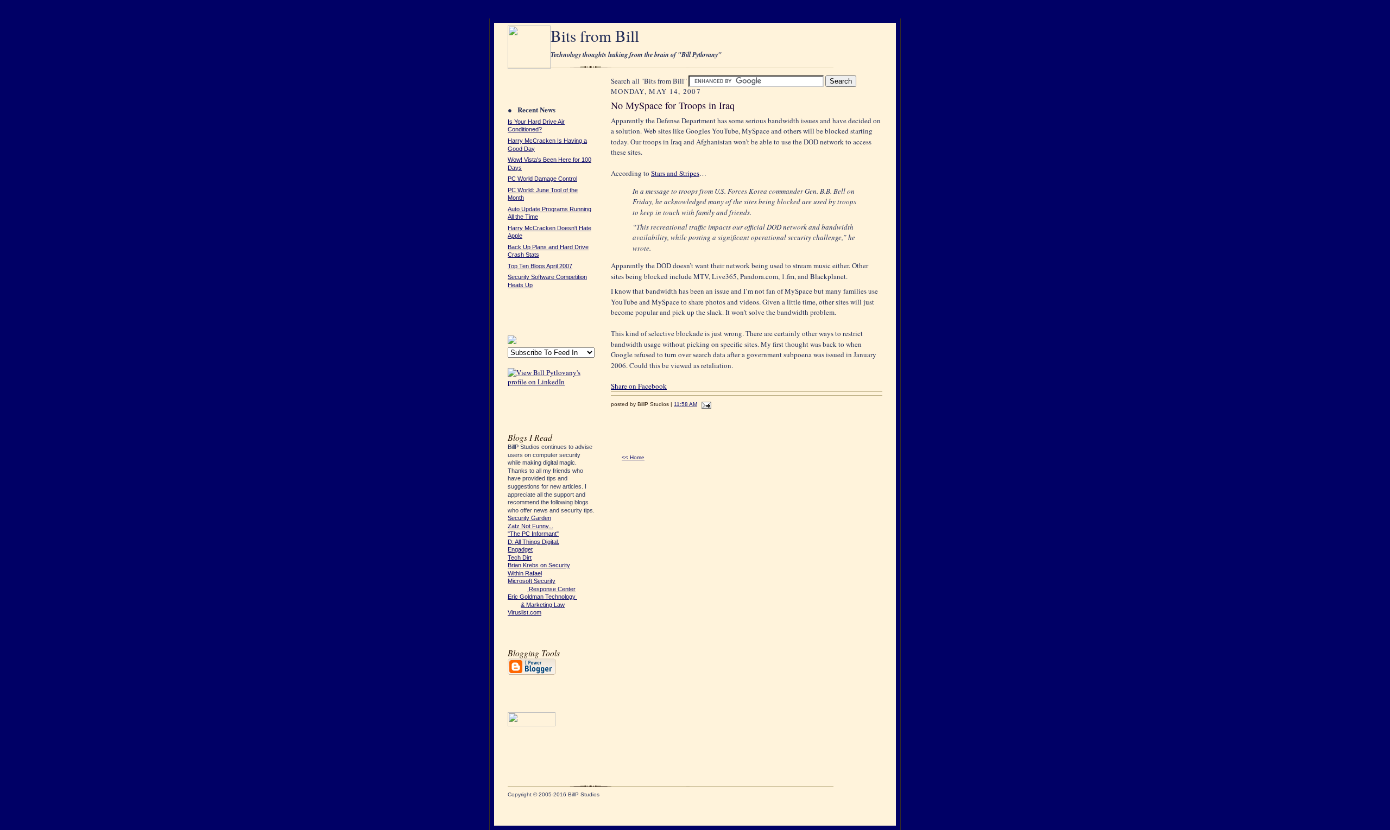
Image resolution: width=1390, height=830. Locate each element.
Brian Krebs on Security (539, 565)
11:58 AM (685, 404)
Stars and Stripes (675, 173)
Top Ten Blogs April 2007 (540, 266)
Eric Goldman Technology (542, 596)
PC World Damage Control (542, 178)
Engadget (520, 549)
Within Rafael (525, 573)
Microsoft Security (531, 581)
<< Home (633, 457)
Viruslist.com (524, 612)
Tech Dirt (520, 557)
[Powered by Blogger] (531, 673)
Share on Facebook (639, 386)
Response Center (551, 589)
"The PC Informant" (533, 533)
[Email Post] (705, 404)
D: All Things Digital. (533, 541)
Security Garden (529, 518)
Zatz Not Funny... (530, 526)
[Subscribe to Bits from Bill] (512, 341)
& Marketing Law (543, 604)
